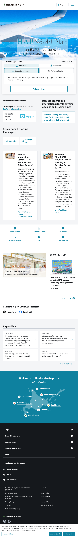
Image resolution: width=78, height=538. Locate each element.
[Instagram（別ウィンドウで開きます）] (4, 521)
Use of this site (45, 496)
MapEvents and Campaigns (15, 463)
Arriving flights (57, 71)
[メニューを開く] (73, 5)
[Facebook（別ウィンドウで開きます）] (9, 521)
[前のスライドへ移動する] (5, 54)
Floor (7, 454)
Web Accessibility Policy (12, 509)
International (57, 65)
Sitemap (8, 505)
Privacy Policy (9, 502)
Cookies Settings (8, 534)
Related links (45, 493)
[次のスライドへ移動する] (25, 54)
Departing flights (22, 71)
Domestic (22, 65)
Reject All (69, 534)
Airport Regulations (47, 505)
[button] (9, 53)
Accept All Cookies (55, 534)
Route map (44, 488)
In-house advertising (11, 493)
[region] (39, 531)
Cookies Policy (45, 502)
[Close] (75, 527)
